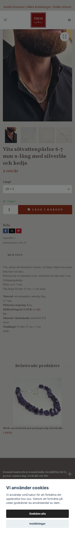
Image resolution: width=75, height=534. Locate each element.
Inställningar (37, 523)
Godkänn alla (37, 513)
